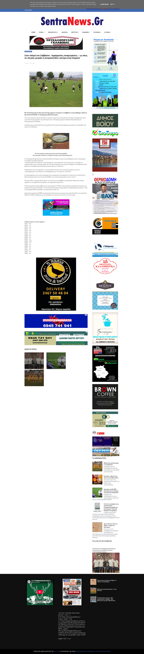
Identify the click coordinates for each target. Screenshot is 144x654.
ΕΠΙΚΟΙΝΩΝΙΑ (28, 10)
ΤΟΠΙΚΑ (41, 32)
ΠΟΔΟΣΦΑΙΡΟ (28, 51)
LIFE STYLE (74, 32)
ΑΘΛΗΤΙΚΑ (65, 32)
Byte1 (56, 651)
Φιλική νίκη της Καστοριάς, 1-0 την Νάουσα (111, 463)
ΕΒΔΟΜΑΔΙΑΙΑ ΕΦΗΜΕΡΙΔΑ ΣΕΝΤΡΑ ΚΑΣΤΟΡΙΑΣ (93, 651)
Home (33, 32)
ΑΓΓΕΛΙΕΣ (107, 32)
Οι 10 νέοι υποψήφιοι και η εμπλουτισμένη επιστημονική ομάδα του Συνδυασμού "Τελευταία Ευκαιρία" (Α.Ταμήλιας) (111, 507)
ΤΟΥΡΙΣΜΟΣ (96, 32)
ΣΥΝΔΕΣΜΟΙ (85, 32)
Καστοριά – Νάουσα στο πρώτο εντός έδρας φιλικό (111, 476)
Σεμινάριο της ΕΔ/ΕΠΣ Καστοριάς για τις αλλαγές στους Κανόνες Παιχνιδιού (111, 491)
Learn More (104, 4)
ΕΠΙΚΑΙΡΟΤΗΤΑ (52, 32)
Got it (112, 4)
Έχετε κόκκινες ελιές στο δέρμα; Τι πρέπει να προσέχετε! (111, 525)
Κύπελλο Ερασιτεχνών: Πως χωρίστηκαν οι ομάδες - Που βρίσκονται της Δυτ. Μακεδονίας (106, 599)
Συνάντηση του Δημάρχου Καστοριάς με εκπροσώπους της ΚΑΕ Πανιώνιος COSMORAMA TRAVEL (104, 550)
